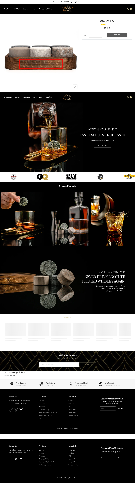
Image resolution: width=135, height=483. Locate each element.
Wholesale (42, 407)
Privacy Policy (72, 413)
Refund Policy (72, 410)
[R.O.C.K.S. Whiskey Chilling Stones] (13, 177)
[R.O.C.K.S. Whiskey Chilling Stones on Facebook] (11, 410)
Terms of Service (73, 416)
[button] (105, 24)
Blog (40, 419)
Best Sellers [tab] (67, 317)
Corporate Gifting (44, 410)
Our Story (41, 401)
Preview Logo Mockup (45, 416)
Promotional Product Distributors (48, 413)
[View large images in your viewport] (75, 87)
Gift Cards (71, 404)
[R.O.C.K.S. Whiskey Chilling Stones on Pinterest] (21, 410)
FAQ (69, 407)
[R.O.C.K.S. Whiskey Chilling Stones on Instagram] (16, 410)
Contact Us (71, 401)
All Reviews (42, 404)
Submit (120, 408)
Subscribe (87, 365)
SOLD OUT (117, 35)
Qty (85, 35)
